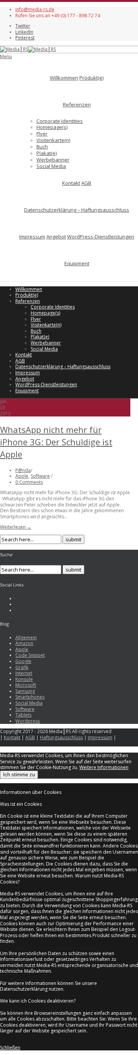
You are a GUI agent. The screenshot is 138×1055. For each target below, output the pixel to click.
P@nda (23, 470)
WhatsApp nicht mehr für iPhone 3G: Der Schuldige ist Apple (56, 442)
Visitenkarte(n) (53, 140)
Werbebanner (52, 159)
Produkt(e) (91, 77)
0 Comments (29, 482)
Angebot (56, 236)
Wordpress (27, 721)
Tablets (23, 715)
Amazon (24, 643)
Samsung (25, 691)
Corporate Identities (59, 121)
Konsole (24, 679)
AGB (86, 183)
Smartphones (29, 697)
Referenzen (77, 104)
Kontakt (71, 183)
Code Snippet (30, 655)
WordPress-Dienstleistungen (100, 236)
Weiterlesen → (15, 527)
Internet (23, 673)
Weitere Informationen (103, 767)
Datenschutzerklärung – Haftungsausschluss (76, 209)
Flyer (42, 133)
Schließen (10, 1047)
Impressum (32, 236)
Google (23, 661)
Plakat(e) (46, 153)
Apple (21, 476)
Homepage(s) (51, 127)
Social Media (51, 166)
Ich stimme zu (19, 774)
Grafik (21, 667)
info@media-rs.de (34, 9)
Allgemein (26, 637)
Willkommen (64, 77)
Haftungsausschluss (61, 737)
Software (40, 476)
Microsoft (25, 685)
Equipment (76, 263)
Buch (42, 146)
